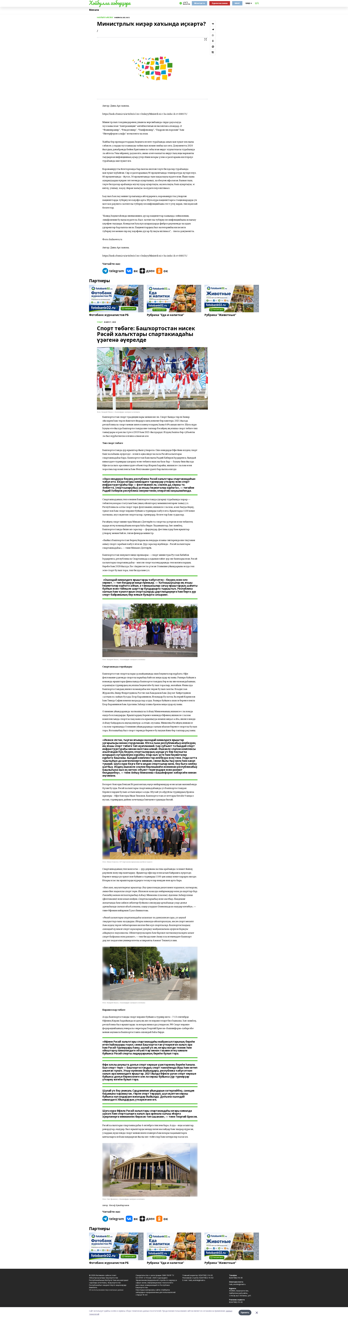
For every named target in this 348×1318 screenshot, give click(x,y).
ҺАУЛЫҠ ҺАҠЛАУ (105, 17)
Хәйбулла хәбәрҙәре (109, 3)
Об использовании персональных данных (106, 1290)
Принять (245, 1312)
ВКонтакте (199, 3)
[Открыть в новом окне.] (113, 271)
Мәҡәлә (94, 9)
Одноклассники (220, 3)
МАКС (237, 3)
